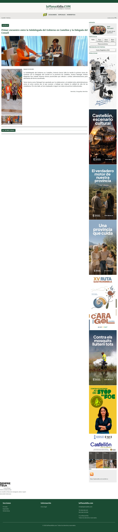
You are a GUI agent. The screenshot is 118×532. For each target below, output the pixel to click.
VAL (115, 18)
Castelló (3, 18)
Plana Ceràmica (99, 40)
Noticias (8, 18)
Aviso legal (44, 507)
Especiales (61, 15)
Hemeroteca (71, 15)
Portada (5, 507)
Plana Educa (112, 40)
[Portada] (45, 15)
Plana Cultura (106, 40)
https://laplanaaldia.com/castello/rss (99, 479)
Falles (93, 40)
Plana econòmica (103, 44)
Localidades (52, 15)
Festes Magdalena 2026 (103, 50)
